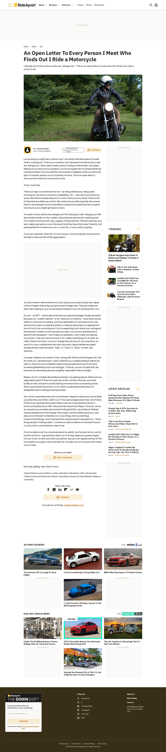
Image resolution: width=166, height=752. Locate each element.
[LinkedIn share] (59, 489)
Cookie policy (76, 744)
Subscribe (23, 721)
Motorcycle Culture (122, 455)
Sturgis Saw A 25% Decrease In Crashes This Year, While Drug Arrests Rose (123, 410)
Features (66, 5)
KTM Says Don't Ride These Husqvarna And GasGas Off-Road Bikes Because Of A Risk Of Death (124, 397)
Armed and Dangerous (123, 429)
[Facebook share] (48, 489)
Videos (80, 5)
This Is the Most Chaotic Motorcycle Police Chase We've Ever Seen (123, 423)
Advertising (132, 698)
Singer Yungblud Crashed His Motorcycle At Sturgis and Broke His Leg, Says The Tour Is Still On (123, 449)
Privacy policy (64, 744)
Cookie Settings (89, 744)
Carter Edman (42, 148)
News (41, 5)
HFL (41, 46)
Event (118, 416)
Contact (130, 702)
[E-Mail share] (77, 489)
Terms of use (102, 744)
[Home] (25, 5)
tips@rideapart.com (74, 505)
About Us (131, 694)
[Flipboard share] (65, 489)
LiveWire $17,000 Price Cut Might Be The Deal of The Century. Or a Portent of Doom (123, 436)
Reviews (53, 5)
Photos (89, 5)
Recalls (119, 403)
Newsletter (99, 5)
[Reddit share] (71, 489)
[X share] (54, 489)
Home (26, 46)
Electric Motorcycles (122, 442)
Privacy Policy (27, 726)
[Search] (150, 5)
